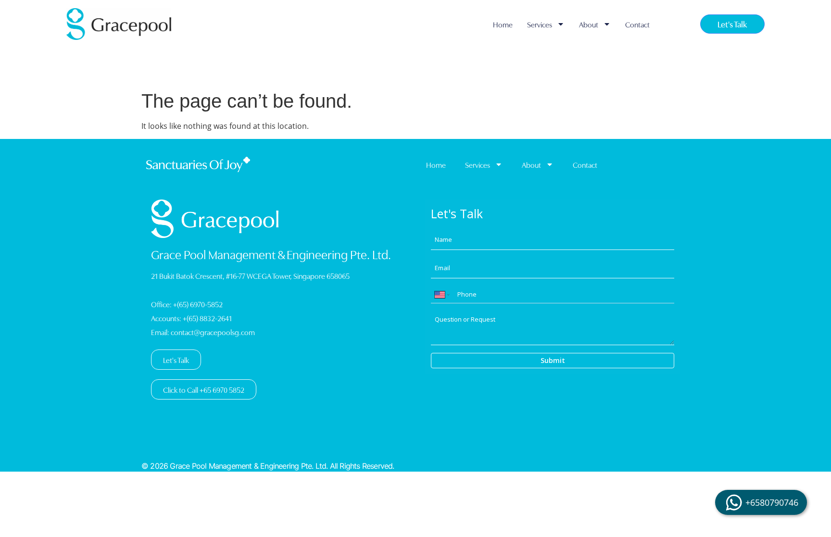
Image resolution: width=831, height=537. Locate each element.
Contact (637, 24)
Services (539, 24)
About (588, 24)
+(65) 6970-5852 (198, 304)
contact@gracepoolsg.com (213, 331)
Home (503, 24)
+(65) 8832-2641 (207, 317)
